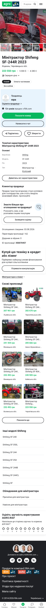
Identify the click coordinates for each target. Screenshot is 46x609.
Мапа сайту (9, 591)
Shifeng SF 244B (10, 467)
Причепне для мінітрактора (16, 497)
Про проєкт (9, 576)
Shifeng (25, 155)
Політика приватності (15, 581)
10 (42, 531)
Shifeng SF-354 (10, 460)
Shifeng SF (8, 483)
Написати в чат (23, 123)
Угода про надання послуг (17, 586)
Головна (5, 607)
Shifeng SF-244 (10, 452)
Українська (36, 598)
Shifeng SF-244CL (11, 475)
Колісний (26, 171)
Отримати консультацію (23, 268)
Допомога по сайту (23, 555)
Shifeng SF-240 (10, 437)
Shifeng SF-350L (10, 444)
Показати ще (23, 420)
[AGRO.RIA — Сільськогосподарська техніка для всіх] (11, 4)
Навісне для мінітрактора (15, 505)
